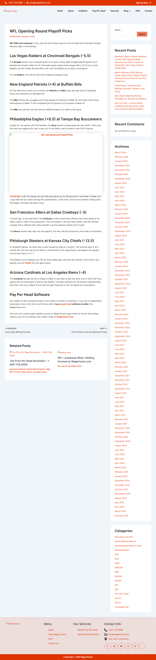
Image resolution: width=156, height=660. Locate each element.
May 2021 (119, 406)
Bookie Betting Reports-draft (128, 545)
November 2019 (122, 485)
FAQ (138, 11)
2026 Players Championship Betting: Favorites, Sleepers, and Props (130, 88)
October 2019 (121, 489)
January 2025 (121, 213)
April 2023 (120, 305)
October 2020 (121, 437)
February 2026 (121, 157)
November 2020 (122, 432)
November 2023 (122, 275)
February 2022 (121, 367)
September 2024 (122, 231)
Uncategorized (121, 607)
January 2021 (121, 423)
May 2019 (119, 502)
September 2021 (122, 388)
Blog (126, 11)
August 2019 (120, 498)
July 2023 (119, 292)
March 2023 (120, 310)
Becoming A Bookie (18, 369)
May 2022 (119, 353)
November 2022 (122, 327)
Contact (148, 11)
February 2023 (121, 314)
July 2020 (119, 450)
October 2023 (121, 279)
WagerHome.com (65, 317)
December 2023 (122, 270)
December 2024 (122, 218)
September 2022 (122, 336)
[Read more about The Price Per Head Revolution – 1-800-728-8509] (32, 353)
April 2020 (120, 463)
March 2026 (120, 152)
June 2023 (120, 297)
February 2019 (121, 515)
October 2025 (121, 174)
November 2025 (122, 170)
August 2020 (121, 445)
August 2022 (121, 340)
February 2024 (121, 262)
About (71, 11)
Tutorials (114, 11)
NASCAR (119, 567)
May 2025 (119, 196)
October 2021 (121, 384)
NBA (48, 369)
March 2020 (120, 467)
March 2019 (120, 511)
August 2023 (121, 288)
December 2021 (122, 375)
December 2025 (122, 165)
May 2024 (119, 248)
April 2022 (120, 358)
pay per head (65, 304)
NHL (117, 589)
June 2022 (120, 349)
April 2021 (119, 410)
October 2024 (121, 227)
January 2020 (121, 476)
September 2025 (122, 178)
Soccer (118, 598)
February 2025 (121, 209)
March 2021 (120, 415)
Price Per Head (20, 372)
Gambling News (122, 550)
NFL (11, 372)
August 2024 (121, 235)
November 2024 (122, 222)
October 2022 (121, 332)
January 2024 (121, 266)
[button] (127, 11)
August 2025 (121, 183)
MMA (117, 563)
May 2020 (119, 459)
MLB (117, 559)
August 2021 (120, 393)
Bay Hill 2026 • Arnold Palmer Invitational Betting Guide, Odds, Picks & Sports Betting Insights (130, 106)
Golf (117, 554)
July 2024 (119, 240)
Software (83, 11)
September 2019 (122, 494)
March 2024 (120, 257)
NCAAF (118, 580)
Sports (29, 372)
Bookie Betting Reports (36, 369)
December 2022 (122, 323)
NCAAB (118, 576)
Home (60, 11)
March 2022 (120, 362)
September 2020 (122, 441)
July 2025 (119, 187)
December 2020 (122, 428)
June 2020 (120, 454)
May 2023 (119, 301)
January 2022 (121, 371)
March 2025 (120, 205)
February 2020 (121, 472)
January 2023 (121, 318)
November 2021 (122, 380)
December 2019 (122, 480)
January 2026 (121, 161)
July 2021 (119, 397)
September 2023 (122, 283)
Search (117, 30)
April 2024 (120, 253)
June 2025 (120, 192)
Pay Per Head (98, 11)
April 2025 (120, 200)
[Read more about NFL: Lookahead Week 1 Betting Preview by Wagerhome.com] (64, 352)
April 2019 (119, 507)
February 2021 (121, 419)
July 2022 (119, 345)
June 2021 (119, 402)
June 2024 (120, 244)
